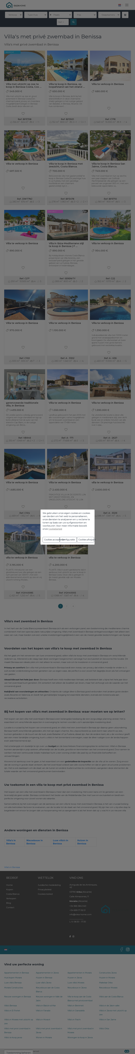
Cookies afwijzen (86, 539)
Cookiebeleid (55, 529)
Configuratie (68, 539)
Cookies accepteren (52, 539)
